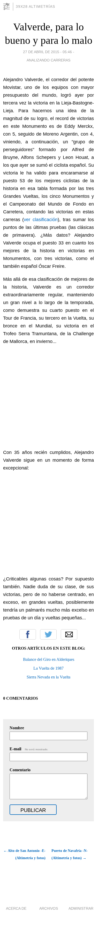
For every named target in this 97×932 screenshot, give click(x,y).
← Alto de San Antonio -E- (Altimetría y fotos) (24, 854)
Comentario (20, 770)
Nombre (17, 728)
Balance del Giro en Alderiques (48, 659)
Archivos (48, 908)
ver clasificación (41, 219)
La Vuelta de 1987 (48, 668)
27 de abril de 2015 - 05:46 (47, 52)
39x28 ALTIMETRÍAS (35, 6)
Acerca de (16, 908)
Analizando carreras (48, 60)
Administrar (81, 908)
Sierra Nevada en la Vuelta (48, 677)
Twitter (48, 634)
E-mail (29, 749)
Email (69, 634)
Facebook (27, 634)
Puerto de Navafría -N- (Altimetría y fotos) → (69, 854)
